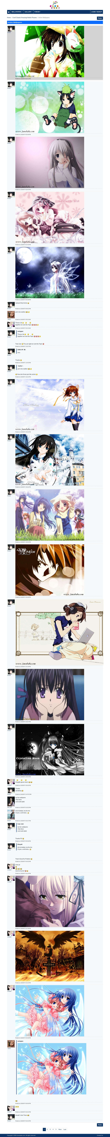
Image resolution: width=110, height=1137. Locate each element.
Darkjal (9, 32)
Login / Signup (96, 12)
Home (9, 17)
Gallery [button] (28, 12)
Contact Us (100, 1135)
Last (65, 1129)
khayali (9, 820)
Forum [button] (37, 12)
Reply (100, 18)
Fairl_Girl (9, 807)
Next (60, 1129)
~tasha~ (9, 319)
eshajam (9, 328)
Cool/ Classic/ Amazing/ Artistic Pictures (24, 17)
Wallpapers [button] (17, 12)
